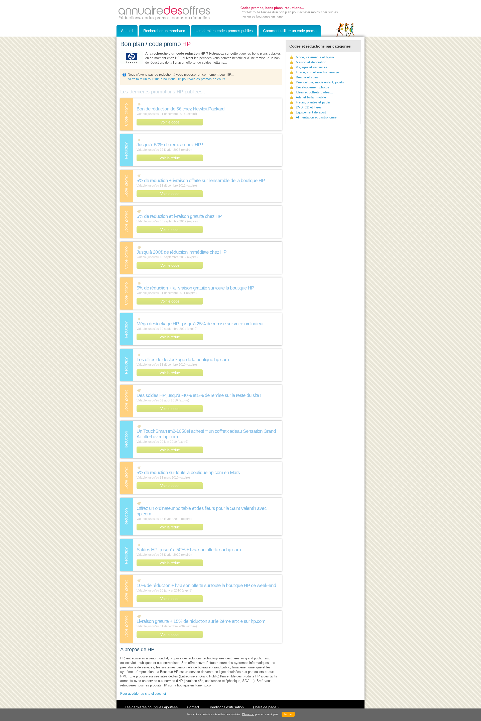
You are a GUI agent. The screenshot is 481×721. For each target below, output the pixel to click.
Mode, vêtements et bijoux (315, 57)
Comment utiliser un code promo (289, 31)
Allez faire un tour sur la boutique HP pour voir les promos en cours (176, 79)
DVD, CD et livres (309, 107)
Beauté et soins (307, 77)
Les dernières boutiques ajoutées (151, 707)
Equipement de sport (311, 112)
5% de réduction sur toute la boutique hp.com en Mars (188, 472)
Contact (193, 707)
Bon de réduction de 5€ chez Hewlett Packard (180, 108)
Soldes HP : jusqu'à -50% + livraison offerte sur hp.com (189, 549)
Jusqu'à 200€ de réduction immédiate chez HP (181, 252)
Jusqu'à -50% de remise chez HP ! (170, 144)
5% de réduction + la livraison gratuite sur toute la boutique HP (195, 288)
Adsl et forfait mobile (311, 97)
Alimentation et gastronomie (316, 117)
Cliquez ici (248, 714)
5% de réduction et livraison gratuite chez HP (179, 216)
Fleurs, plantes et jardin (313, 102)
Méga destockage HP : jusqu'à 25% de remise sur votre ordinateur (200, 323)
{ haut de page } (266, 707)
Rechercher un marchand (164, 31)
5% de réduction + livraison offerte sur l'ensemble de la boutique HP (201, 180)
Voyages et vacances (311, 67)
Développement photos (312, 87)
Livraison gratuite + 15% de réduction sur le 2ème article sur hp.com (201, 621)
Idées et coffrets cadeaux (314, 92)
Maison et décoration (311, 62)
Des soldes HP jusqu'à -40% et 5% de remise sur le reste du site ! (199, 395)
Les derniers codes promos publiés (224, 31)
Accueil (127, 31)
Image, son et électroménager (317, 72)
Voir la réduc (170, 158)
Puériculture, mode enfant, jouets (320, 82)
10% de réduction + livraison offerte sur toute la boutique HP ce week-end (206, 585)
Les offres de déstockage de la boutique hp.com (183, 359)
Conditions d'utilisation (226, 707)
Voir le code (169, 122)
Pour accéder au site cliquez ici (143, 693)
